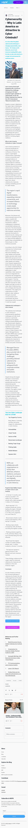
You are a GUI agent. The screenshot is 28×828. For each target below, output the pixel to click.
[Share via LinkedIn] (12, 690)
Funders (3, 772)
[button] (18, 2)
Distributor (3, 767)
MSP (2, 770)
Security (14, 680)
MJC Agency (8, 823)
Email (4, 810)
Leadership (8, 680)
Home (2, 752)
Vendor (2, 765)
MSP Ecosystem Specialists (7, 774)
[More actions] (22, 15)
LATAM (20, 680)
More (17, 7)
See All (21, 699)
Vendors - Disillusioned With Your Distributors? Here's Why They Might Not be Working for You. (14, 716)
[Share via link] (15, 690)
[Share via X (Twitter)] (9, 690)
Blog (2, 754)
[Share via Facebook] (6, 690)
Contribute (3, 756)
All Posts (6, 7)
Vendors (12, 7)
